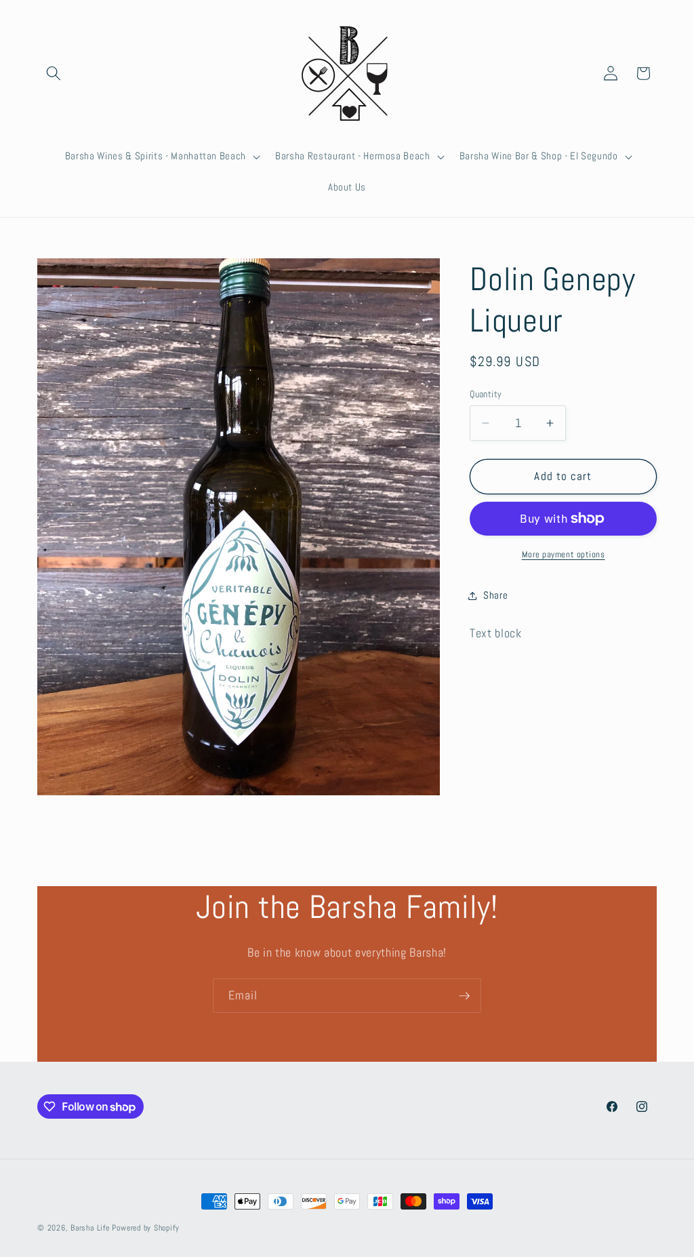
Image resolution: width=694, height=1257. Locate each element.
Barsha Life (89, 1227)
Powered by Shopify (145, 1227)
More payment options (563, 554)
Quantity (486, 394)
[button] (53, 73)
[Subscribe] (464, 996)
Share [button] (495, 595)
